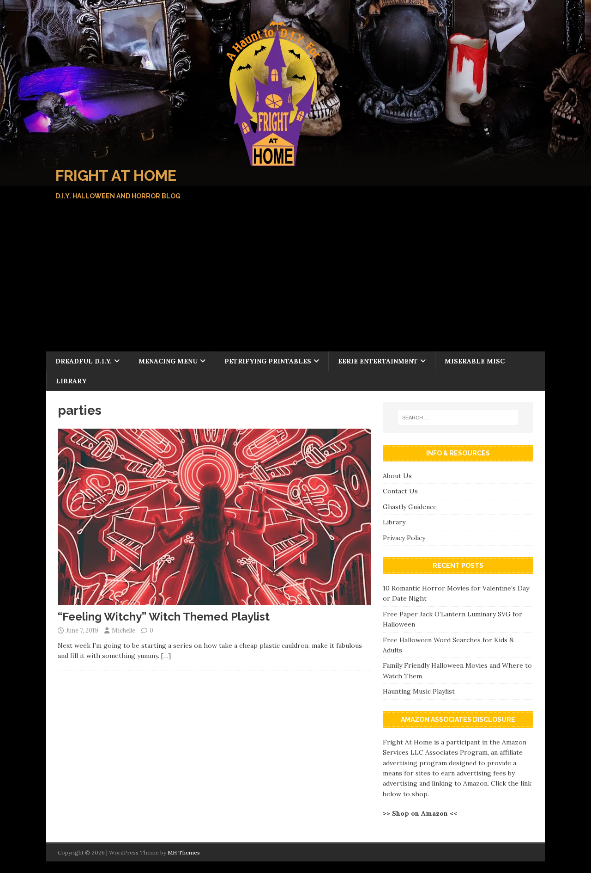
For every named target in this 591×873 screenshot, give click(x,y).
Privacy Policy (404, 538)
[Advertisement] (295, 282)
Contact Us (400, 491)
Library (71, 381)
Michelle (123, 630)
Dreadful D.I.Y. (83, 361)
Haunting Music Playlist (419, 691)
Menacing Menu (168, 361)
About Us (397, 476)
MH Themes (184, 852)
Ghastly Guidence (410, 507)
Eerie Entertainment (378, 361)
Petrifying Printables (267, 361)
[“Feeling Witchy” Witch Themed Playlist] (214, 599)
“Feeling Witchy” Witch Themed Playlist (164, 616)
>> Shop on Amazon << (420, 813)
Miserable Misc (475, 361)
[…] (166, 656)
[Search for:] (458, 417)
